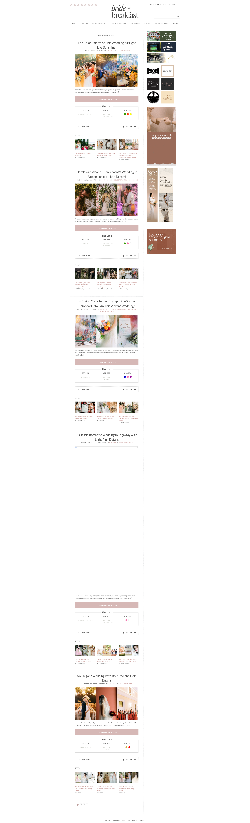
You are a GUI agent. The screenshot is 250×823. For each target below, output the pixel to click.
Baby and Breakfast (161, 23)
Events (147, 23)
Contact (176, 5)
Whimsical (85, 377)
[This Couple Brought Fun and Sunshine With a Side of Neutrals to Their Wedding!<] (129, 145)
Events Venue (106, 117)
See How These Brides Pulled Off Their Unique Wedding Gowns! (84, 789)
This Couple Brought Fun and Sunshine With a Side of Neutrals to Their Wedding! (128, 156)
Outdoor (106, 246)
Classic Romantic (85, 114)
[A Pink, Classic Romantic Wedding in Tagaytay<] (107, 651)
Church (106, 114)
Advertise (166, 5)
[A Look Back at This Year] (107, 778)
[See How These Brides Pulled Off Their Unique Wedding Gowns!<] (85, 778)
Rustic (85, 243)
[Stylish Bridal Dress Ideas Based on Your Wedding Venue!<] (129, 778)
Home (74, 23)
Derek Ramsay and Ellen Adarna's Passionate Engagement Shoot (82, 285)
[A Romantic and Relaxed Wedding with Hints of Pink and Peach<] (129, 407)
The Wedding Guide (119, 23)
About (151, 5)
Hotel (106, 379)
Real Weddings (123, 51)
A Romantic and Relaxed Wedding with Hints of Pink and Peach (128, 418)
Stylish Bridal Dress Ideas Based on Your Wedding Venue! (127, 789)
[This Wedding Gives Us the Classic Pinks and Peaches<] (107, 407)
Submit (158, 5)
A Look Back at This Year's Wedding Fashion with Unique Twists (106, 789)
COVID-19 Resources (99, 23)
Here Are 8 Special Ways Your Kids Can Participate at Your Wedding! (128, 285)
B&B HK (175, 23)
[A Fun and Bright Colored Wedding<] (85, 145)
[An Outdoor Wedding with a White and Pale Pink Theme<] (129, 651)
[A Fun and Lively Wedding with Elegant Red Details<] (85, 407)
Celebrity (118, 180)
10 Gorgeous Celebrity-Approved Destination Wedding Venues (104, 285)
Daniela (103, 309)
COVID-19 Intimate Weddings (123, 309)
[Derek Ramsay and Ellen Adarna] (85, 274)
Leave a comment (84, 126)
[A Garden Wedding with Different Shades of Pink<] (85, 651)
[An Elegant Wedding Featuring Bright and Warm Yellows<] (107, 145)
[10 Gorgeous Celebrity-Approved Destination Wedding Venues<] (107, 274)
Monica (110, 51)
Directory (84, 23)
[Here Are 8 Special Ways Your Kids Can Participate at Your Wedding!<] (129, 274)
